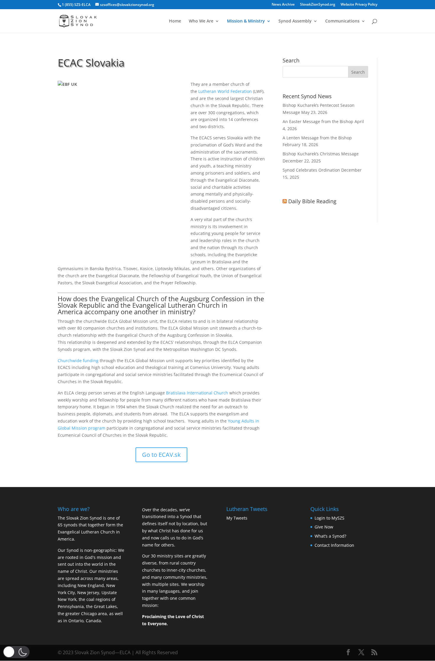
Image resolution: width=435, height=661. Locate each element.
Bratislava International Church (197, 393)
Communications (342, 21)
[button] (16, 652)
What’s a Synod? (330, 536)
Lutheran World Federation (225, 91)
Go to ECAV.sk (161, 455)
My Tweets (236, 518)
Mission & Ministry (246, 21)
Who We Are (201, 21)
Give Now (324, 527)
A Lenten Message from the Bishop (317, 138)
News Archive (283, 5)
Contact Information (334, 545)
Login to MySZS (329, 518)
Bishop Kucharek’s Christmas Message (321, 154)
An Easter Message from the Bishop (318, 121)
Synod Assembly (295, 21)
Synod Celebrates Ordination (311, 170)
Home (175, 21)
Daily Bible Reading (312, 201)
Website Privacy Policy (359, 5)
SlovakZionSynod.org (317, 5)
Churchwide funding (79, 360)
